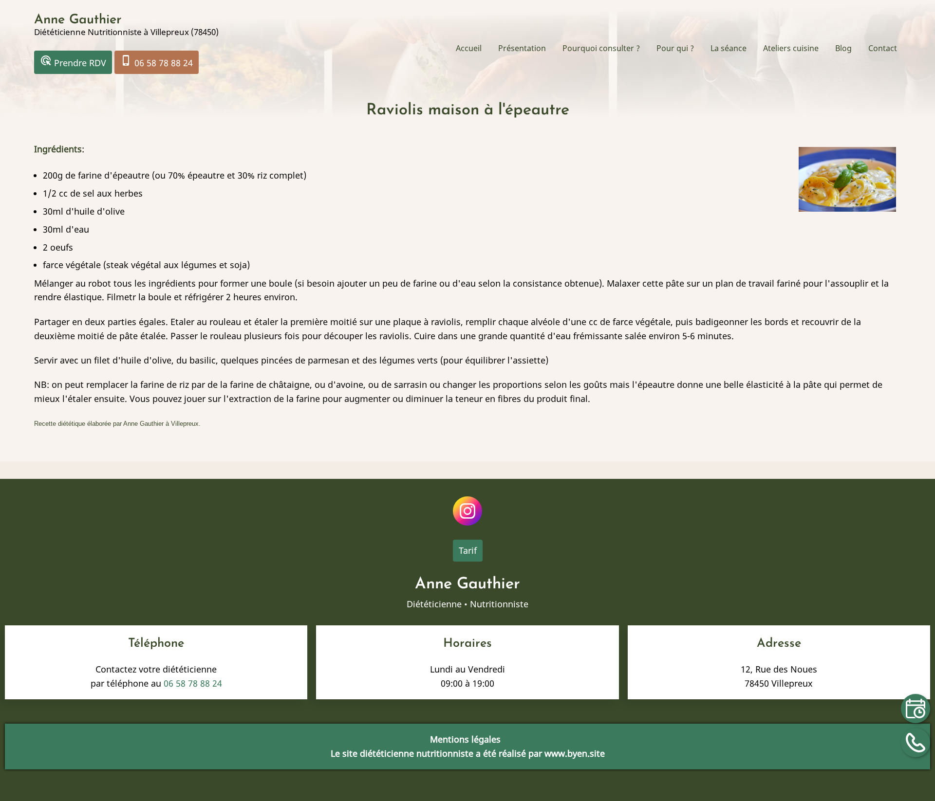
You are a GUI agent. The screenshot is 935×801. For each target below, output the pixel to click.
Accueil (469, 48)
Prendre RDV (73, 62)
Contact (882, 48)
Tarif (468, 550)
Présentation (522, 48)
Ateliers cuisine (791, 48)
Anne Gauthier (78, 20)
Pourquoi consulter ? (601, 48)
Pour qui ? (675, 48)
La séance (729, 48)
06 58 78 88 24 (156, 62)
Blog (843, 48)
